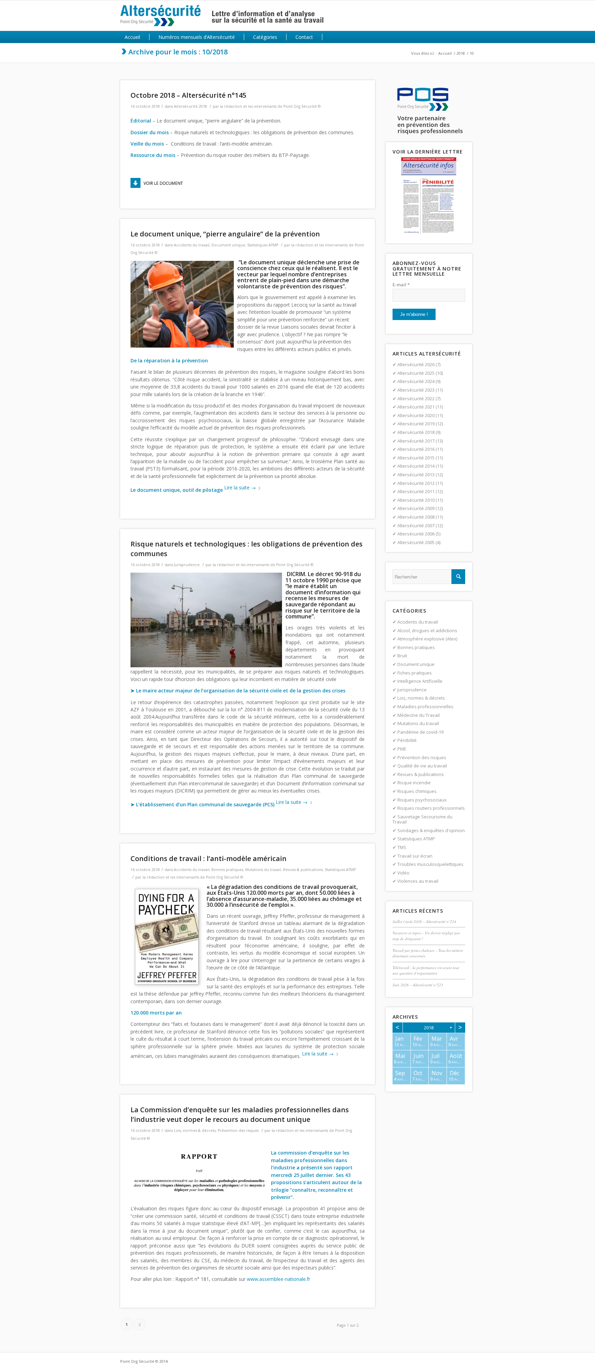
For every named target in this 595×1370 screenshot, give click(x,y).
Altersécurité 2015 (416, 458)
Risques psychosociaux (422, 800)
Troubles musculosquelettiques (430, 864)
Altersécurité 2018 (190, 106)
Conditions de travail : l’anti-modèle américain (208, 858)
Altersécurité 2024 (416, 381)
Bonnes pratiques (227, 869)
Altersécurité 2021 (416, 407)
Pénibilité (407, 740)
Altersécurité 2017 (416, 441)
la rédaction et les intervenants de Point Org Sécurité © (270, 106)
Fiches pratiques (414, 673)
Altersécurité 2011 (416, 491)
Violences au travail (417, 881)
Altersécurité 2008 (416, 517)
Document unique (228, 245)
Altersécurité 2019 (416, 424)
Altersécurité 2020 (416, 415)
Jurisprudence (187, 564)
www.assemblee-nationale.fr (278, 1279)
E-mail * (401, 285)
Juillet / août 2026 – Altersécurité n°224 (424, 921)
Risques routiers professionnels (431, 808)
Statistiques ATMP (262, 245)
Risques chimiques (417, 791)
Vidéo (403, 873)
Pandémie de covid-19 (420, 732)
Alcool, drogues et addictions (427, 630)
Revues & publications (303, 869)
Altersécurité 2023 (416, 390)
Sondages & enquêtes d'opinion (431, 830)
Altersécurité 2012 (416, 483)
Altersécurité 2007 (416, 525)
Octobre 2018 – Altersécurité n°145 (188, 95)
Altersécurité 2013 (416, 474)
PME (401, 749)
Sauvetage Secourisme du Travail (422, 819)
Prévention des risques (238, 1130)
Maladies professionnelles (425, 706)
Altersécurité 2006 (416, 534)
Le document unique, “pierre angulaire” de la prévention (225, 233)
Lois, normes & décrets (195, 1130)
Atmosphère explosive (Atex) (427, 639)
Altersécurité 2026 (416, 364)
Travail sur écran (414, 856)
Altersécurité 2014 (416, 466)
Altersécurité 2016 (416, 449)
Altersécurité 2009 (416, 508)
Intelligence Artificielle (419, 681)
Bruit (402, 655)
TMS (401, 847)
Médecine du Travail (418, 715)
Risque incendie (414, 782)
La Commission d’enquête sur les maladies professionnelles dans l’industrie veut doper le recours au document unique (240, 1114)
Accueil (445, 53)
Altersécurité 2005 (416, 542)
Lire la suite (240, 487)
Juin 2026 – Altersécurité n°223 (418, 984)
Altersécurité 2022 (416, 398)
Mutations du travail (263, 869)
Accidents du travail (191, 245)
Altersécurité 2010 (416, 500)
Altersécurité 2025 (416, 373)
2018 (461, 53)
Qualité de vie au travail (422, 766)
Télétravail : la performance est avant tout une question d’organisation (426, 970)
